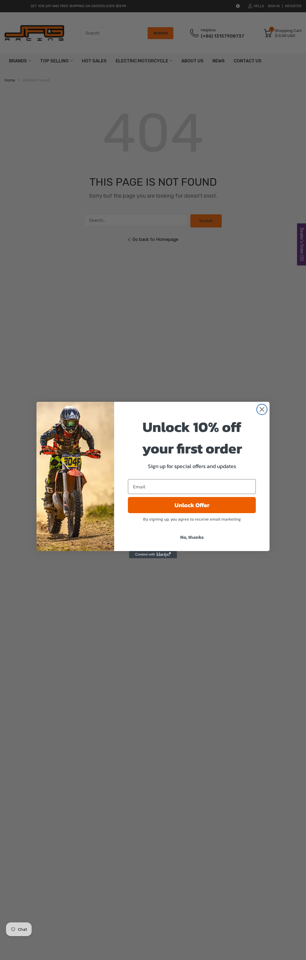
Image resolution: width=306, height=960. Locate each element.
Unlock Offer (192, 505)
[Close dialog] (262, 409)
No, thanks (192, 537)
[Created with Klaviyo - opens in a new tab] (153, 554)
